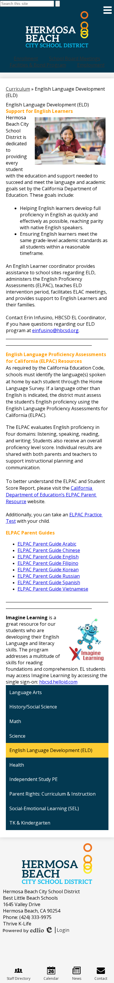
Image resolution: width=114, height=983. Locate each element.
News (76, 978)
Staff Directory (18, 978)
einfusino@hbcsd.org (55, 330)
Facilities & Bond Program (38, 65)
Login (57, 930)
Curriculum (18, 89)
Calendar (51, 978)
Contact (100, 978)
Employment (91, 65)
